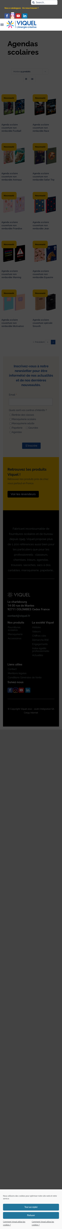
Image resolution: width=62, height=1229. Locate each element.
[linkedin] (24, 15)
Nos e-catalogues (13, 8)
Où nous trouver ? (30, 8)
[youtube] (18, 15)
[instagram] (12, 16)
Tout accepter (31, 1207)
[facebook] (7, 15)
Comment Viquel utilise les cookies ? (14, 1223)
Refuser (31, 1215)
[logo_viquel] (21, 21)
